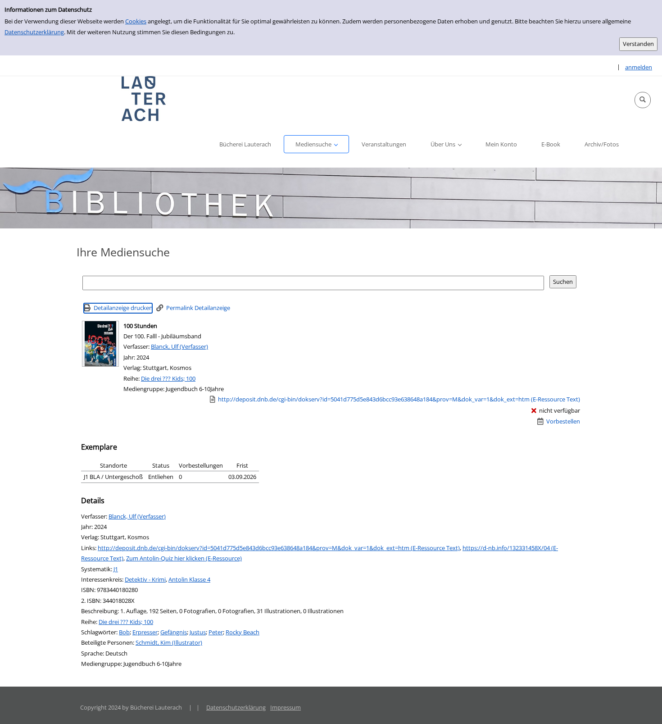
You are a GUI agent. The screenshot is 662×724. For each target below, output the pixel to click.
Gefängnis (173, 632)
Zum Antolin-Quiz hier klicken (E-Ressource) (184, 558)
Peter (216, 632)
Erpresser (145, 632)
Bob (124, 632)
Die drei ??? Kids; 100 (168, 378)
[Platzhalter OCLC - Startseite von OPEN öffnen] (144, 98)
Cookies (135, 21)
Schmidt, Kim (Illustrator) (169, 642)
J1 (115, 569)
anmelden (638, 67)
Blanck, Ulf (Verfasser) (179, 346)
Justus (198, 632)
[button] (643, 100)
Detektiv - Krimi (145, 579)
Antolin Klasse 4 (189, 579)
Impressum (285, 707)
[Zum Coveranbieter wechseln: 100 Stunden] (100, 344)
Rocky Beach (242, 632)
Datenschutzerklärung (34, 32)
